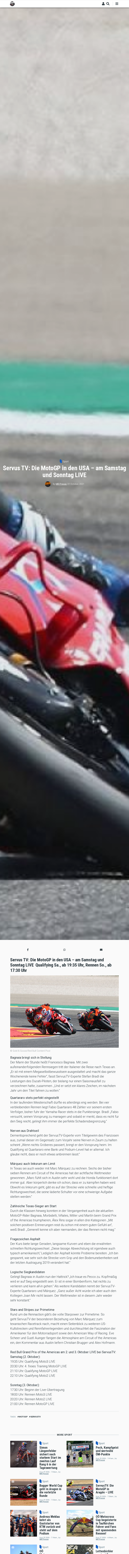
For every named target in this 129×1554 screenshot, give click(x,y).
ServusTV (36, 1417)
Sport (66, 461)
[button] (27, 950)
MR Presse (61, 484)
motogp (23, 1417)
